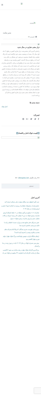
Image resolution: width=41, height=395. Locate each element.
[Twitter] (31, 119)
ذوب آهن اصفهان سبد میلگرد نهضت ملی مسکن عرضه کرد (22, 202)
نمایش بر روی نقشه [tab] (20, 283)
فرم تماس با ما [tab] (20, 278)
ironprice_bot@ (23, 178)
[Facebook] (39, 119)
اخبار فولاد (4, 106)
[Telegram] (35, 119)
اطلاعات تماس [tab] (20, 273)
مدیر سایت (7, 33)
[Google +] (27, 119)
